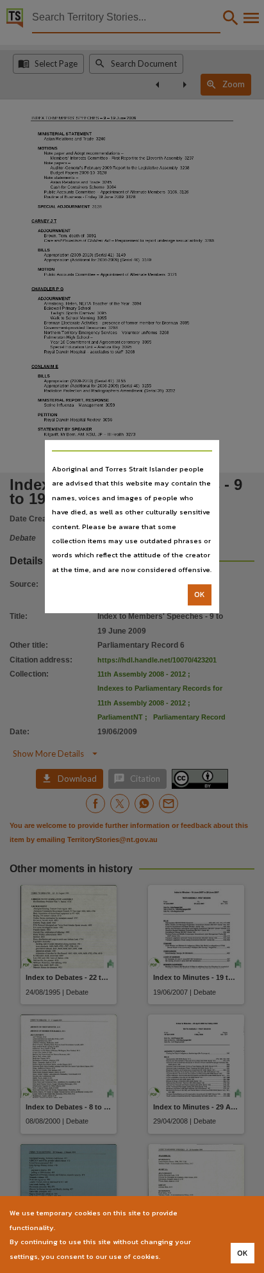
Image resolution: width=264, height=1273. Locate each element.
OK (199, 594)
